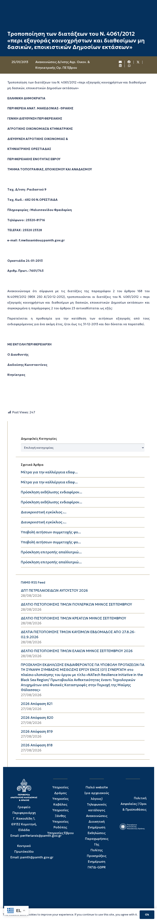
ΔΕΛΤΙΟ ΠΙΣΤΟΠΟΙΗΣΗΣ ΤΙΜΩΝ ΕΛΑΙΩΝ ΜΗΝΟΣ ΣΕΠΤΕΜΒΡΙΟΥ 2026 (77, 651)
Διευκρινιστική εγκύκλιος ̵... (43, 512)
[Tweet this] (138, 62)
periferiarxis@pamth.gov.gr (41, 836)
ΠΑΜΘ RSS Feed (33, 582)
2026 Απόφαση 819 (37, 731)
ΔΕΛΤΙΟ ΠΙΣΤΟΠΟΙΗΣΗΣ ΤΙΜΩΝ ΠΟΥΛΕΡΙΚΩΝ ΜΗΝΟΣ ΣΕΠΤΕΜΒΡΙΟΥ (76, 604)
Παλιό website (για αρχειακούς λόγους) (96, 793)
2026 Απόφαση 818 (37, 745)
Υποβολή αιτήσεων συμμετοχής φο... (51, 532)
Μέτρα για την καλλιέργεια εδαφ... (49, 472)
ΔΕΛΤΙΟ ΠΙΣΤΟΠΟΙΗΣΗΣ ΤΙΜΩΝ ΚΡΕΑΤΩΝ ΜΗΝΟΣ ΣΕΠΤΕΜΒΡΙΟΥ (73, 618)
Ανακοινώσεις (96, 816)
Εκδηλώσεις (96, 833)
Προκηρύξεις (96, 856)
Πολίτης (97, 850)
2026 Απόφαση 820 (37, 718)
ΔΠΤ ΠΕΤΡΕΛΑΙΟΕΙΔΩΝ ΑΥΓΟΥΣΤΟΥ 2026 (54, 590)
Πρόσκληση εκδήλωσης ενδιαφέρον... (51, 492)
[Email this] (120, 62)
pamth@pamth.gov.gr (36, 857)
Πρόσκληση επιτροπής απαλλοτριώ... (51, 552)
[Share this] (129, 62)
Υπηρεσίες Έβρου (60, 833)
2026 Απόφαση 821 (37, 704)
